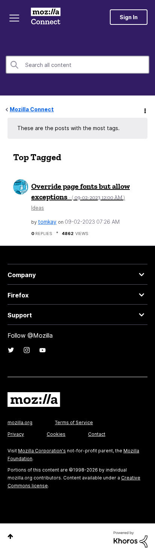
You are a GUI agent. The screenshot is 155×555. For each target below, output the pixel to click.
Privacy (16, 434)
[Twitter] (11, 350)
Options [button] (144, 109)
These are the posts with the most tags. (68, 128)
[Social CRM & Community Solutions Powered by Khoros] (130, 538)
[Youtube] (42, 350)
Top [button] (10, 536)
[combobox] (77, 65)
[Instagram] (26, 350)
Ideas (37, 208)
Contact (96, 434)
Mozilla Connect (46, 17)
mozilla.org (20, 422)
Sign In (129, 17)
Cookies (56, 434)
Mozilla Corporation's (42, 450)
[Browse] (14, 18)
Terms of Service (74, 422)
